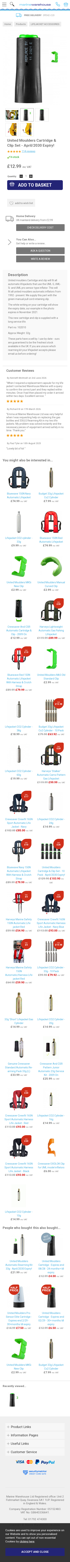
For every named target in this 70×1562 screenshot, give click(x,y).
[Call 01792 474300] (57, 4)
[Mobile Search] (12, 4)
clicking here (27, 1541)
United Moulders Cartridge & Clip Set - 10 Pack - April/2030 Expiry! (51, 871)
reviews (28, 151)
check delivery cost (40, 227)
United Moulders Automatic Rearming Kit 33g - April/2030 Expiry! (18, 1265)
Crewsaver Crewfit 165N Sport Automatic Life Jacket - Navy (19, 823)
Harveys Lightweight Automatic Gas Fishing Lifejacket (51, 630)
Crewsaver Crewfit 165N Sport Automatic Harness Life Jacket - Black (18, 1167)
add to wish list (24, 203)
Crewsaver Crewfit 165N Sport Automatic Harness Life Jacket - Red (18, 1119)
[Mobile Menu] (4, 4)
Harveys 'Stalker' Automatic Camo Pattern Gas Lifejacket (51, 775)
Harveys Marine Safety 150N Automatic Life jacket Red (19, 923)
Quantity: (12, 176)
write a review (40, 259)
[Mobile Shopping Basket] (66, 4)
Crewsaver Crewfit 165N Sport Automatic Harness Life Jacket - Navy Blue (51, 923)
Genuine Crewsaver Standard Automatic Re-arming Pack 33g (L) (19, 1067)
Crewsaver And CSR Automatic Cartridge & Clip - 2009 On (19, 630)
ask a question (40, 250)
